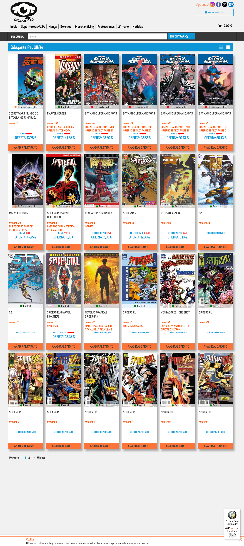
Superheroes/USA (33, 26)
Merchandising (84, 26)
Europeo (65, 26)
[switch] (232, 535)
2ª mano (123, 26)
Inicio (13, 26)
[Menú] (238, 511)
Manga (52, 26)
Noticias (138, 26)
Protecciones (106, 26)
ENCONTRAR (177, 36)
